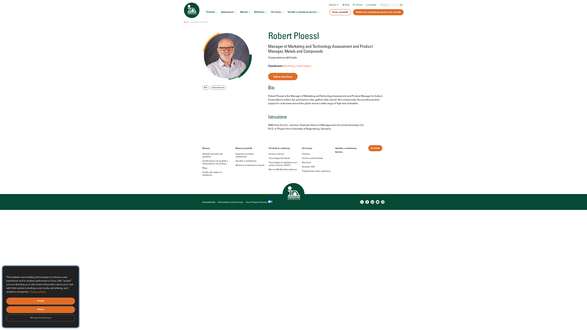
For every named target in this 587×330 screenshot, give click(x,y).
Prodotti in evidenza (279, 148)
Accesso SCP (308, 167)
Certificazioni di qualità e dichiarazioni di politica (215, 162)
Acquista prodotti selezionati (245, 155)
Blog (347, 5)
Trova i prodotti (340, 12)
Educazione (218, 88)
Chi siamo (276, 12)
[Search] (401, 5)
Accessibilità (208, 202)
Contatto (372, 5)
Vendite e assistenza (246, 161)
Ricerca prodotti (244, 148)
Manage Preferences (40, 318)
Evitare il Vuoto (276, 154)
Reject (40, 309)
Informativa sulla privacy (230, 202)
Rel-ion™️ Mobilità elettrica (283, 170)
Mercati (244, 12)
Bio (205, 88)
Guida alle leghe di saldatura (212, 173)
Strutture (306, 163)
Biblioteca (259, 12)
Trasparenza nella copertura (316, 171)
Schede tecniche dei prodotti (212, 155)
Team (186, 22)
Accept (40, 301)
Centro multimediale (312, 158)
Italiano (332, 5)
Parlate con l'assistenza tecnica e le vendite (378, 12)
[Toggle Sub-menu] (337, 4)
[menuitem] (334, 5)
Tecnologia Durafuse (279, 158)
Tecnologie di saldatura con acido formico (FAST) (283, 164)
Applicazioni (227, 12)
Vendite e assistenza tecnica (302, 12)
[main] (293, 66)
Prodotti (210, 12)
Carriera (359, 5)
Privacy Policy (38, 292)
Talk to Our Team (282, 77)
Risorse (206, 148)
